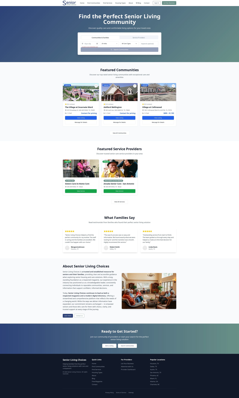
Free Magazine (97, 381)
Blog (139, 3)
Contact (146, 3)
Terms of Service (121, 392)
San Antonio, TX (155, 372)
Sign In (156, 3)
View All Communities (119, 133)
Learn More (67, 316)
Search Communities (127, 346)
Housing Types (120, 3)
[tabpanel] (119, 46)
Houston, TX (154, 364)
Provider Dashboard (128, 369)
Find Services (107, 3)
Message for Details (81, 122)
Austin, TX (153, 369)
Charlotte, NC (155, 384)
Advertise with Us (127, 367)
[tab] (100, 38)
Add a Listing (109, 346)
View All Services (119, 202)
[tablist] (119, 37)
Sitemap (131, 392)
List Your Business (169, 3)
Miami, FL (153, 378)
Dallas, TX (153, 367)
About (131, 3)
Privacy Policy (109, 392)
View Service (81, 191)
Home (82, 3)
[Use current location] (97, 43)
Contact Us (79, 316)
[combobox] (109, 43)
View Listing (81, 118)
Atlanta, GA (154, 381)
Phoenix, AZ (154, 375)
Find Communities (93, 3)
